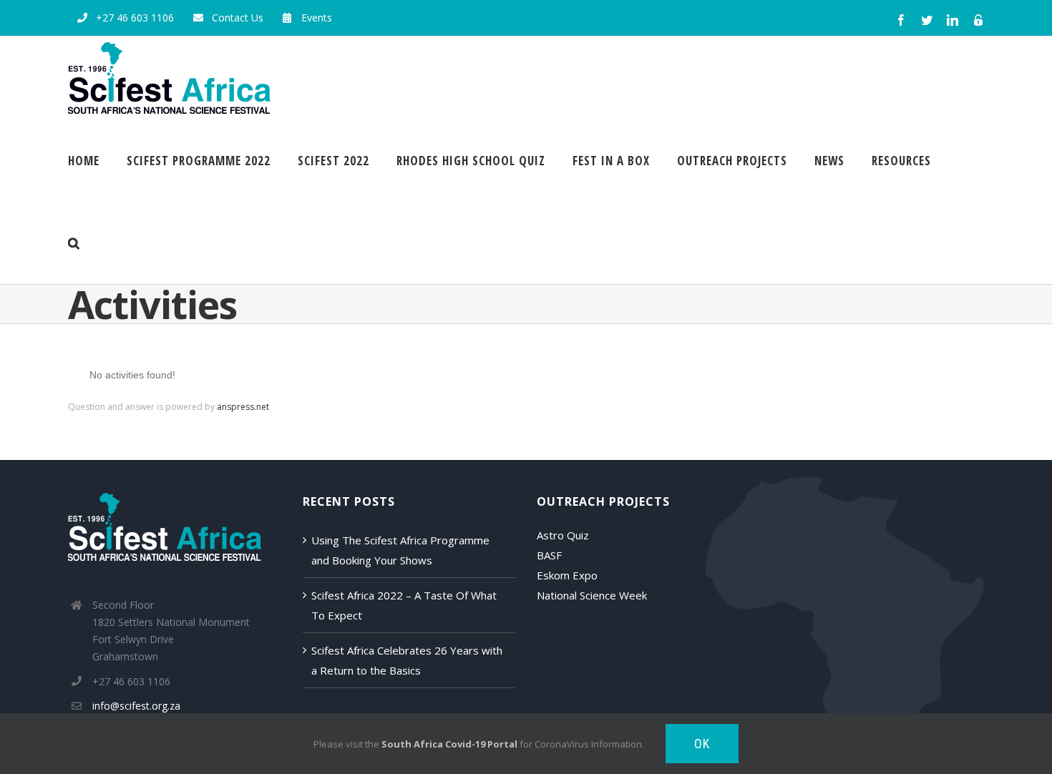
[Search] (74, 243)
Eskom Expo (567, 575)
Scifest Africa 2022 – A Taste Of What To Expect (404, 605)
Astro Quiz (563, 535)
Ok (702, 743)
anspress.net (243, 407)
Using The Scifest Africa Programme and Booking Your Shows (400, 550)
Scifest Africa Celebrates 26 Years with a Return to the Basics (406, 660)
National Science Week (592, 595)
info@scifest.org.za (136, 705)
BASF (549, 555)
